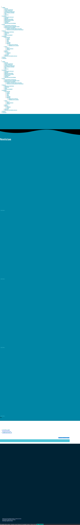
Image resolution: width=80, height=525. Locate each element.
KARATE (8, 39)
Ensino (3, 24)
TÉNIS (8, 41)
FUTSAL (8, 38)
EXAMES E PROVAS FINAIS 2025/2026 (14, 28)
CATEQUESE (6, 33)
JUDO (8, 40)
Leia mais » (3, 210)
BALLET (8, 47)
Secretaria (4, 16)
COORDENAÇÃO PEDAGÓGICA (10, 25)
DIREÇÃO (6, 8)
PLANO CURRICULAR (8, 10)
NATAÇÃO (8, 43)
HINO (5, 13)
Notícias (4, 57)
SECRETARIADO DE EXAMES (9, 27)
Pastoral (4, 30)
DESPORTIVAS (7, 37)
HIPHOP (8, 49)
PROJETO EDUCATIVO (8, 9)
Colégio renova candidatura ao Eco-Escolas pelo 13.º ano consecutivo (23, 208)
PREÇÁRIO (6, 22)
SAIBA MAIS (41, 524)
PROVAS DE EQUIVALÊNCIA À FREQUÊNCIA (15, 29)
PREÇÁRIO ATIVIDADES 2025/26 (10, 56)
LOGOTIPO (6, 14)
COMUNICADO (5, 345)
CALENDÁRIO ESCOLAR (9, 17)
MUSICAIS (6, 51)
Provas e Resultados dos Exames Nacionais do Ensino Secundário (22, 413)
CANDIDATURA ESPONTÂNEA (10, 23)
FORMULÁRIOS (7, 21)
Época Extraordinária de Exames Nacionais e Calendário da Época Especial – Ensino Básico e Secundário (34, 276)
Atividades (4, 36)
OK (37, 524)
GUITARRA (9, 52)
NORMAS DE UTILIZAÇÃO (14, 45)
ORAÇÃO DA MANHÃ (8, 35)
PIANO (8, 53)
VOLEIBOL (9, 42)
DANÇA (5, 46)
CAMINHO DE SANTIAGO (9, 32)
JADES (5, 34)
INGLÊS (5, 50)
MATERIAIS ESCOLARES (9, 20)
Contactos (4, 58)
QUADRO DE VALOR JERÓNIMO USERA (11, 26)
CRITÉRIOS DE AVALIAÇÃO (9, 11)
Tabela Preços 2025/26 (13, 44)
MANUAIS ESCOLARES (8, 19)
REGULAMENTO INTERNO (9, 12)
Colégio (3, 7)
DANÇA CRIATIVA (10, 48)
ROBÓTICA (6, 55)
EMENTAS (6, 18)
